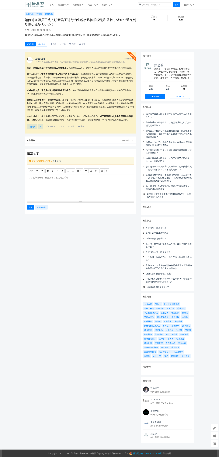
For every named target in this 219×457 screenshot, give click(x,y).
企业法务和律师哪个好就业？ (159, 273)
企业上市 (157, 356)
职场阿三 (154, 388)
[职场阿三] (146, 389)
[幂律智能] (146, 412)
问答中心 (92, 4)
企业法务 (164, 312)
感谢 (73, 43)
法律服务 (77, 4)
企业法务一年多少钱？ (156, 227)
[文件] (96, 170)
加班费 (170, 338)
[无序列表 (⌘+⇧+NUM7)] (67, 170)
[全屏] (102, 170)
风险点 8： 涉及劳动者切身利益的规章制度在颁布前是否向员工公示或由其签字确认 (169, 267)
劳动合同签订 (150, 338)
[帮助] (106, 170)
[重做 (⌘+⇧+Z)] (42, 170)
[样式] (31, 170)
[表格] (79, 170)
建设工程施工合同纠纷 (154, 308)
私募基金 (180, 338)
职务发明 (175, 325)
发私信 (181, 96)
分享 (54, 43)
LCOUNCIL (155, 399)
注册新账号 (41, 207)
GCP (166, 356)
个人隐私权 (170, 343)
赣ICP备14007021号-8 (118, 453)
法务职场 (169, 330)
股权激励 (159, 330)
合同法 (185, 317)
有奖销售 (175, 356)
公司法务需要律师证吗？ (157, 233)
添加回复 (51, 126)
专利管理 (159, 343)
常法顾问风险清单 (171, 304)
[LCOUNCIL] (146, 401)
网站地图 (167, 453)
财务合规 (167, 321)
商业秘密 (49, 13)
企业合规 (148, 304)
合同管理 (184, 334)
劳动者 (188, 330)
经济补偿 (148, 334)
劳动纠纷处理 (171, 334)
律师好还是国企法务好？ (158, 286)
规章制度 (175, 347)
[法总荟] (146, 435)
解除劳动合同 (162, 317)
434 (151, 89)
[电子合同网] (146, 424)
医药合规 (185, 356)
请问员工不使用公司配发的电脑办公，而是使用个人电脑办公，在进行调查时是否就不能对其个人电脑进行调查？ (169, 133)
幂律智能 (154, 410)
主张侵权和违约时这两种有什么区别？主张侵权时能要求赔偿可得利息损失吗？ (169, 280)
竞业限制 (175, 312)
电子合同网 (155, 422)
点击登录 (56, 160)
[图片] (90, 170)
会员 (188, 4)
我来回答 (41, 44)
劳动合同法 (149, 317)
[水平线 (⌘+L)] (57, 170)
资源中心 (106, 4)
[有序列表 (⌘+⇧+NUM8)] (72, 170)
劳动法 (39, 13)
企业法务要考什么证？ (156, 238)
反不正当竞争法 (151, 347)
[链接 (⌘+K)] (86, 170)
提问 (176, 4)
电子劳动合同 (164, 351)
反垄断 (147, 356)
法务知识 (62, 4)
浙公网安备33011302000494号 (147, 453)
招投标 (158, 321)
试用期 (179, 330)
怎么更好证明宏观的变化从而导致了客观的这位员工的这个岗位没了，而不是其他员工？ (169, 168)
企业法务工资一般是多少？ (158, 251)
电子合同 (175, 317)
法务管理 (178, 321)
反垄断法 (186, 325)
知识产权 (170, 308)
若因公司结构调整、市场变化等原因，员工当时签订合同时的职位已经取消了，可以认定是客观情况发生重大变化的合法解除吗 (169, 177)
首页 (51, 4)
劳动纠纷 (159, 334)
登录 (30, 207)
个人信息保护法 (151, 312)
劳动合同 (181, 308)
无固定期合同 (150, 351)
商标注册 (148, 343)
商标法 (185, 312)
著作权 (165, 325)
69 (167, 89)
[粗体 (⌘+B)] (47, 170)
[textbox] (80, 187)
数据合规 (182, 343)
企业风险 (30, 13)
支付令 (162, 338)
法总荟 (158, 65)
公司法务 (164, 347)
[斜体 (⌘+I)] (52, 170)
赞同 (32, 126)
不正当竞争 (178, 351)
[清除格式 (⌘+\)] (62, 170)
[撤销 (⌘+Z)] (37, 170)
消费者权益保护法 (152, 325)
